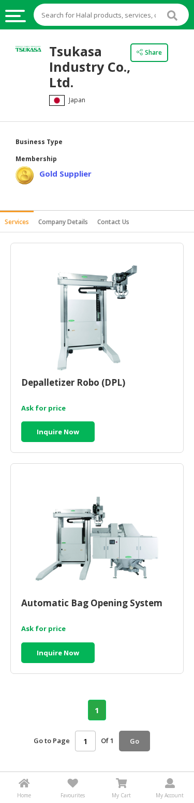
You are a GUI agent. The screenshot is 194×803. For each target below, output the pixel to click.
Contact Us (113, 221)
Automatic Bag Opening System (91, 603)
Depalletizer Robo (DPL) (73, 382)
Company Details (63, 221)
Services (17, 221)
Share (153, 52)
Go (134, 741)
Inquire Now (58, 431)
